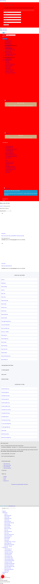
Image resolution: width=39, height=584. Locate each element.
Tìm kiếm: (3, 508)
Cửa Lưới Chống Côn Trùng (9, 566)
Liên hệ (5, 477)
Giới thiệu (5, 476)
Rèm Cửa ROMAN (8, 525)
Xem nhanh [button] (3, 233)
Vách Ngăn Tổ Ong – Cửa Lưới (10, 541)
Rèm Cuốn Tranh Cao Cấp (9, 534)
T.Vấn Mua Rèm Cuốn (8, 556)
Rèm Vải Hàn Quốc (8, 515)
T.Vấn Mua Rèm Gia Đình (9, 559)
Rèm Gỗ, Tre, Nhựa (8, 528)
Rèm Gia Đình (7, 538)
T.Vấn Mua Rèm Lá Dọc (9, 557)
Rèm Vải (6, 514)
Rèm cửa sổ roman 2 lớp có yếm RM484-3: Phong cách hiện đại (13, 235)
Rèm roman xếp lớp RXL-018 (7, 265)
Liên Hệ (4, 200)
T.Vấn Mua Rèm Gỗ (8, 554)
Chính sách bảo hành (7, 468)
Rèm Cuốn (6, 530)
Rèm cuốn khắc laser (8, 531)
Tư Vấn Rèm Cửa (5, 142)
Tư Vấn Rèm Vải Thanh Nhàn (10, 563)
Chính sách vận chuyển (7, 465)
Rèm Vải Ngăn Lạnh (8, 543)
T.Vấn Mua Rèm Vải (8, 550)
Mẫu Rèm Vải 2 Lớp (8, 518)
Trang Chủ (4, 34)
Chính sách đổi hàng (7, 466)
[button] (4, 32)
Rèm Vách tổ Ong (8, 567)
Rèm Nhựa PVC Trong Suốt (9, 544)
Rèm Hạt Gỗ (7, 540)
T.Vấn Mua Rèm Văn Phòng (9, 560)
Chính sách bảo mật (7, 463)
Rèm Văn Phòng (7, 537)
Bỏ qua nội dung (3, 0)
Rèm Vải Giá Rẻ (7, 524)
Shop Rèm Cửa (5, 512)
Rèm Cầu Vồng (7, 527)
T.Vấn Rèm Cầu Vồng (8, 553)
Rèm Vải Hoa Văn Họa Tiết (9, 522)
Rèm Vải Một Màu (8, 521)
